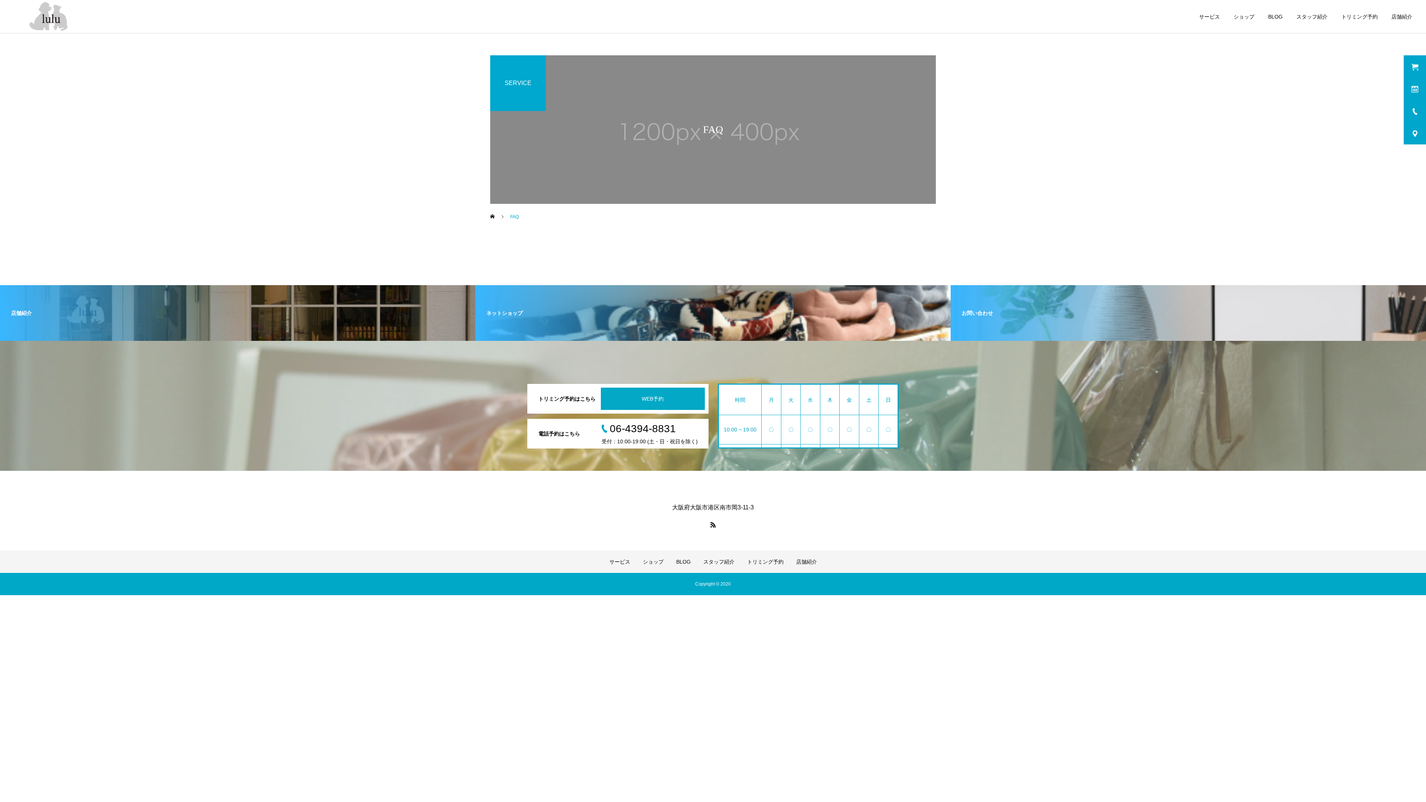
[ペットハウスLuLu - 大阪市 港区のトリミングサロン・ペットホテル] (51, 17)
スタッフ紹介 (1312, 17)
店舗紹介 (1401, 17)
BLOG (1275, 17)
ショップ (1244, 17)
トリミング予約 (1359, 17)
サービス (1209, 17)
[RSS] (713, 524)
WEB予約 (653, 399)
